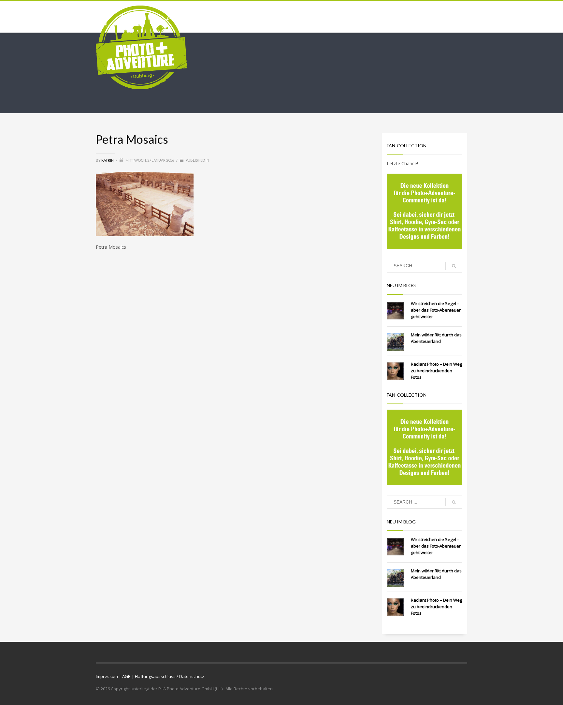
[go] (453, 266)
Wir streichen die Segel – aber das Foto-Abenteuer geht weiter (436, 310)
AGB (126, 676)
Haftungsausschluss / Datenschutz (169, 676)
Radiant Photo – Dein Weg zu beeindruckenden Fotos (436, 370)
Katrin (107, 160)
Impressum (107, 676)
